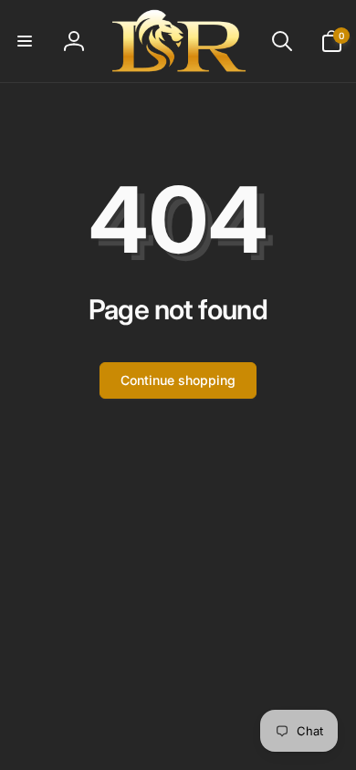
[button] (25, 41)
